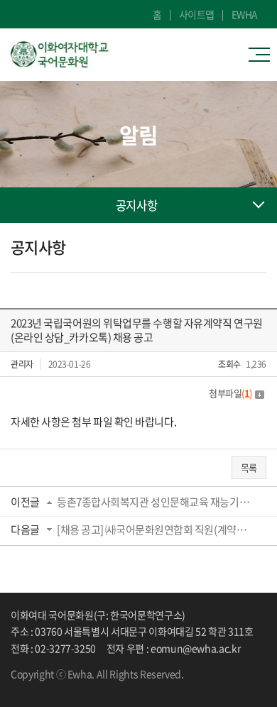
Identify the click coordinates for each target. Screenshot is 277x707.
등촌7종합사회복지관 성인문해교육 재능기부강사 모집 (156, 502)
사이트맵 (196, 14)
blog (57, 686)
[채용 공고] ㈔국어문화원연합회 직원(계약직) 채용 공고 (156, 529)
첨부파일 (230, 393)
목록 (249, 467)
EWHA (245, 14)
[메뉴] (263, 54)
